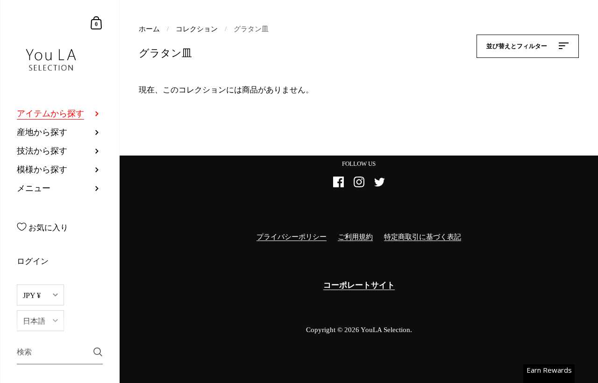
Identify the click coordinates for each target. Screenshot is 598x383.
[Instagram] (358, 186)
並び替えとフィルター (517, 46)
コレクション (197, 29)
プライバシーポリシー (291, 237)
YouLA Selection (385, 329)
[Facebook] (338, 186)
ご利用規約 (355, 237)
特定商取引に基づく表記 (422, 237)
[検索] (98, 352)
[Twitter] (379, 186)
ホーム (149, 29)
